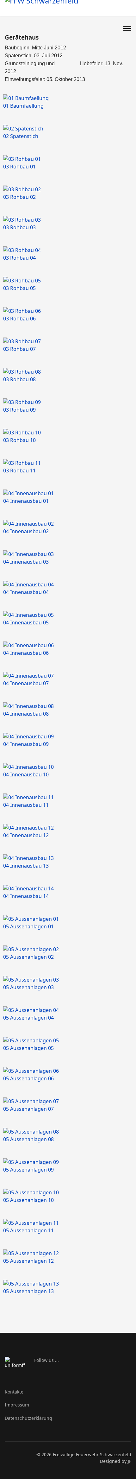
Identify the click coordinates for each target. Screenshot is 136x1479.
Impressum (17, 1405)
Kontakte (14, 1392)
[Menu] (127, 28)
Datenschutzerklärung (28, 1418)
